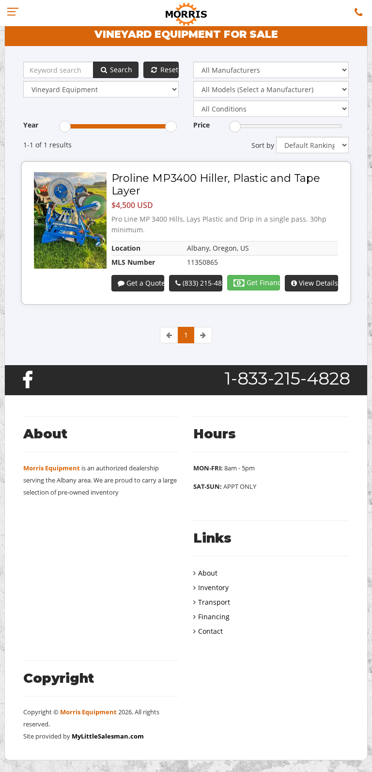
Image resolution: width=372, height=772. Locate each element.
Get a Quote (144, 283)
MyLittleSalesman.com (108, 736)
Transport (214, 602)
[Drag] (65, 126)
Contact (210, 631)
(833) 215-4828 (201, 283)
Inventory (213, 587)
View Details (317, 283)
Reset (168, 69)
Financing (214, 616)
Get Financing (262, 282)
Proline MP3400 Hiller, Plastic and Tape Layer (215, 184)
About (207, 573)
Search (120, 69)
